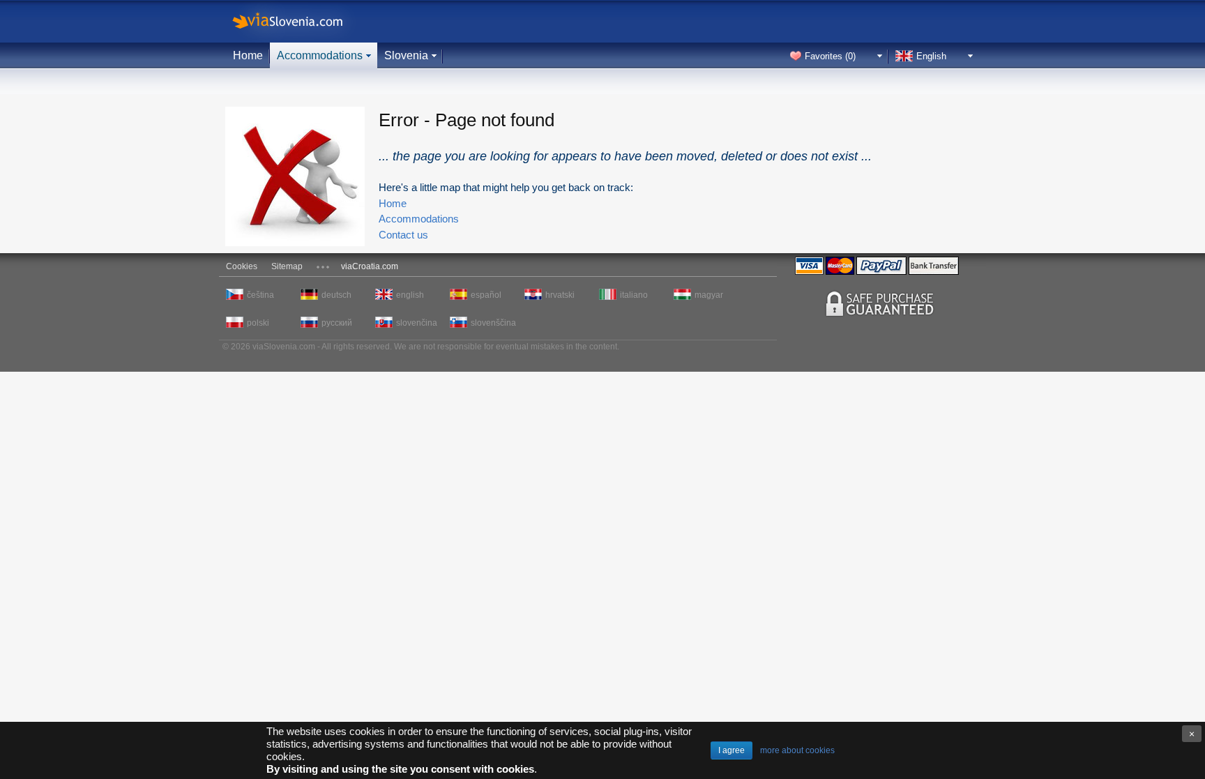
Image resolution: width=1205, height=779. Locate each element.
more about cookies (797, 750)
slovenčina (416, 323)
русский (336, 323)
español (486, 295)
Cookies (241, 266)
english (410, 295)
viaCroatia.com (369, 266)
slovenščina (492, 323)
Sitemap (287, 266)
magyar (709, 295)
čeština (260, 295)
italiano (634, 295)
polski (258, 323)
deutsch (336, 295)
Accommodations (320, 55)
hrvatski (560, 295)
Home (248, 55)
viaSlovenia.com (299, 21)
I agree (731, 750)
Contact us (403, 235)
